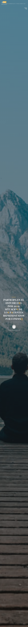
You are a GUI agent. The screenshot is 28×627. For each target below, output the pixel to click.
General (14, 297)
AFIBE (3, 2)
